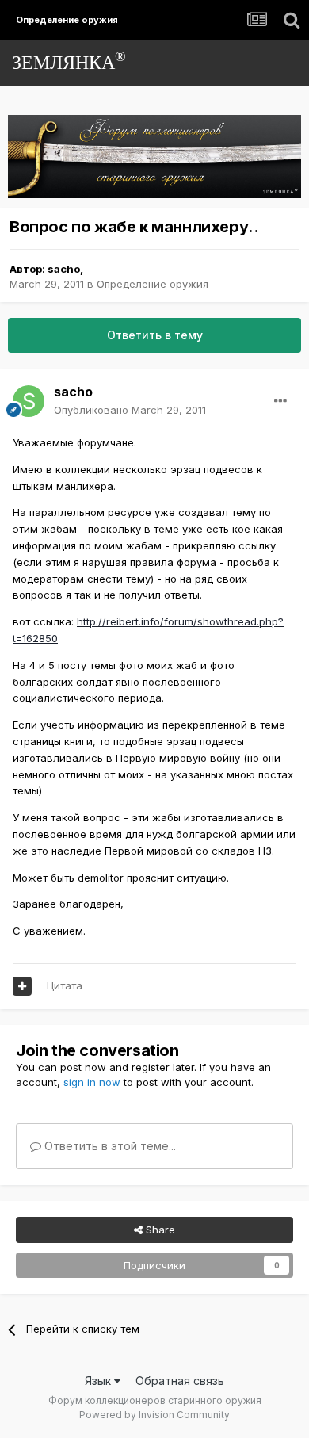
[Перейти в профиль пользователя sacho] (28, 401)
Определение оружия (152, 283)
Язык (99, 1380)
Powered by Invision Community (154, 1415)
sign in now (91, 1082)
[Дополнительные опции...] (280, 401)
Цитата (64, 985)
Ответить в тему (155, 335)
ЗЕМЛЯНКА (69, 60)
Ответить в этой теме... (108, 1146)
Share (159, 1229)
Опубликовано (130, 409)
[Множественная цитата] (22, 986)
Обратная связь (179, 1380)
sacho (64, 268)
